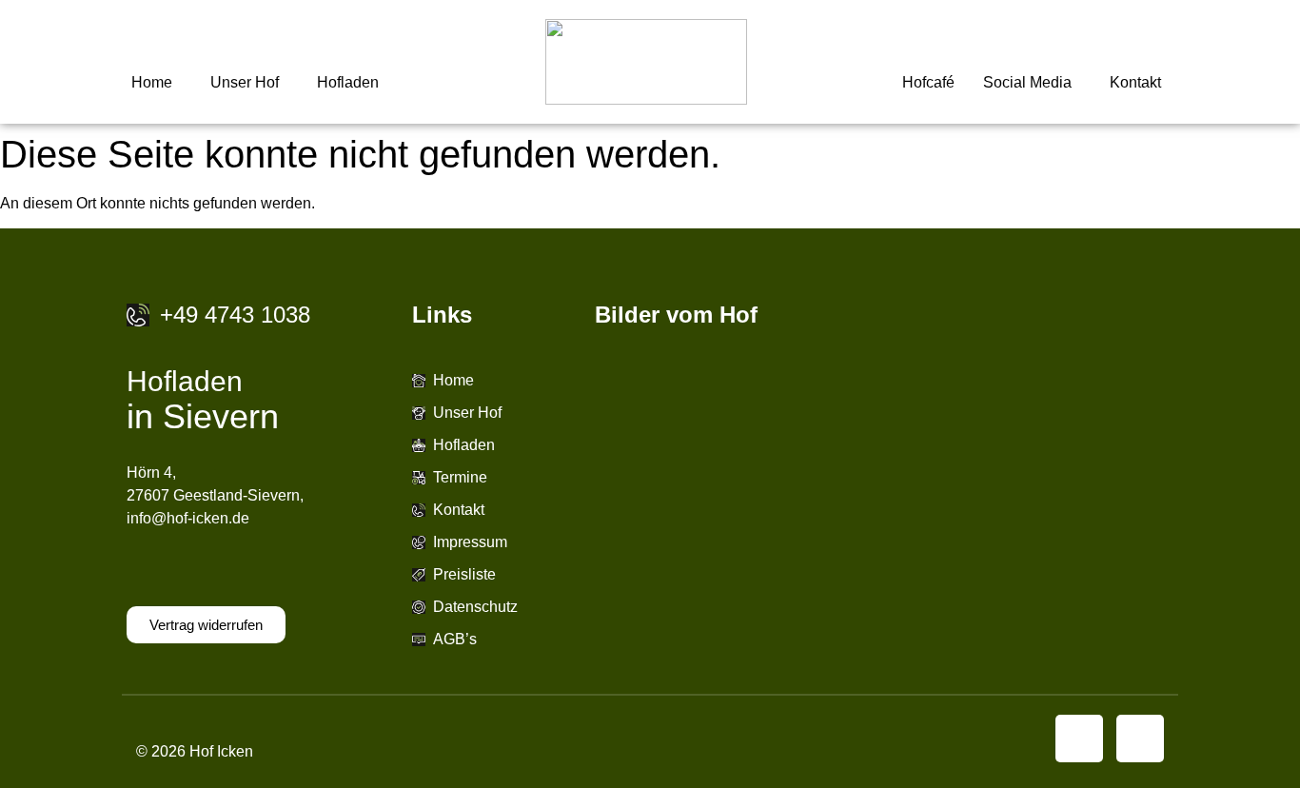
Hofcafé (928, 82)
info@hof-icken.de (188, 518)
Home (151, 82)
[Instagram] (1140, 738)
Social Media (1027, 82)
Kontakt (1135, 82)
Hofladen (348, 82)
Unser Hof (244, 82)
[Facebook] (1079, 738)
